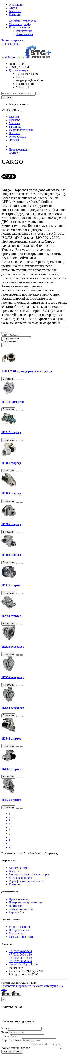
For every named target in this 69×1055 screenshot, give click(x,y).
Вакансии (15, 11)
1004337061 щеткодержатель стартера (26, 371)
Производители (19, 149)
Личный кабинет (19, 926)
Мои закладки (17, 933)
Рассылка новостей (21, 936)
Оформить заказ (12, 1051)
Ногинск (14, 133)
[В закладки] (17, 379)
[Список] (2, 332)
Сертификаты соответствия (26, 881)
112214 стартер (11, 585)
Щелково (14, 119)
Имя (4, 1028)
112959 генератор (12, 677)
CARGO (14, 152)
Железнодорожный (21, 129)
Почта (5, 1036)
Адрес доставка (11, 1040)
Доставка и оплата (20, 877)
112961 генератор (12, 707)
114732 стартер (11, 799)
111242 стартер (11, 432)
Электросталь (17, 136)
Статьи (13, 7)
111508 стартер (11, 493)
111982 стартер (11, 554)
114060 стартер (11, 769)
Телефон (6, 1032)
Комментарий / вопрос (15, 1047)
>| (10, 847)
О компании (16, 4)
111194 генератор (12, 401)
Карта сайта (16, 912)
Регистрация (24, 30)
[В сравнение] (21, 379)
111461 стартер (11, 463)
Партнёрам (16, 905)
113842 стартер (11, 738)
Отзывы (14, 139)
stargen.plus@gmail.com (23, 964)
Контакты (15, 14)
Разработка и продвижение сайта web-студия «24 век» (32, 987)
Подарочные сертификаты (25, 902)
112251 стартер (11, 615)
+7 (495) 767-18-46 (20, 951)
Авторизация (24, 34)
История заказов (19, 930)
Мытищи (14, 123)
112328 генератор (12, 646)
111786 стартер (11, 524)
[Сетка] (6, 332)
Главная (14, 116)
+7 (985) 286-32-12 (20, 957)
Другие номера (18, 70)
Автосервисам (18, 867)
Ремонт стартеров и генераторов (29, 874)
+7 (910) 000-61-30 (20, 954)
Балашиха (15, 126)
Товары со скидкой (21, 909)
